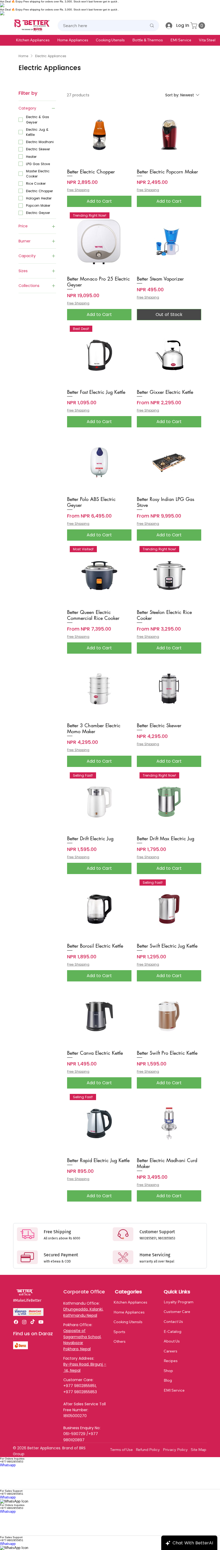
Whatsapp (8, 1465)
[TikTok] (32, 1322)
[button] (32, 40)
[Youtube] (41, 1322)
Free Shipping (78, 190)
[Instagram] (24, 1322)
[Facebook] (16, 1322)
